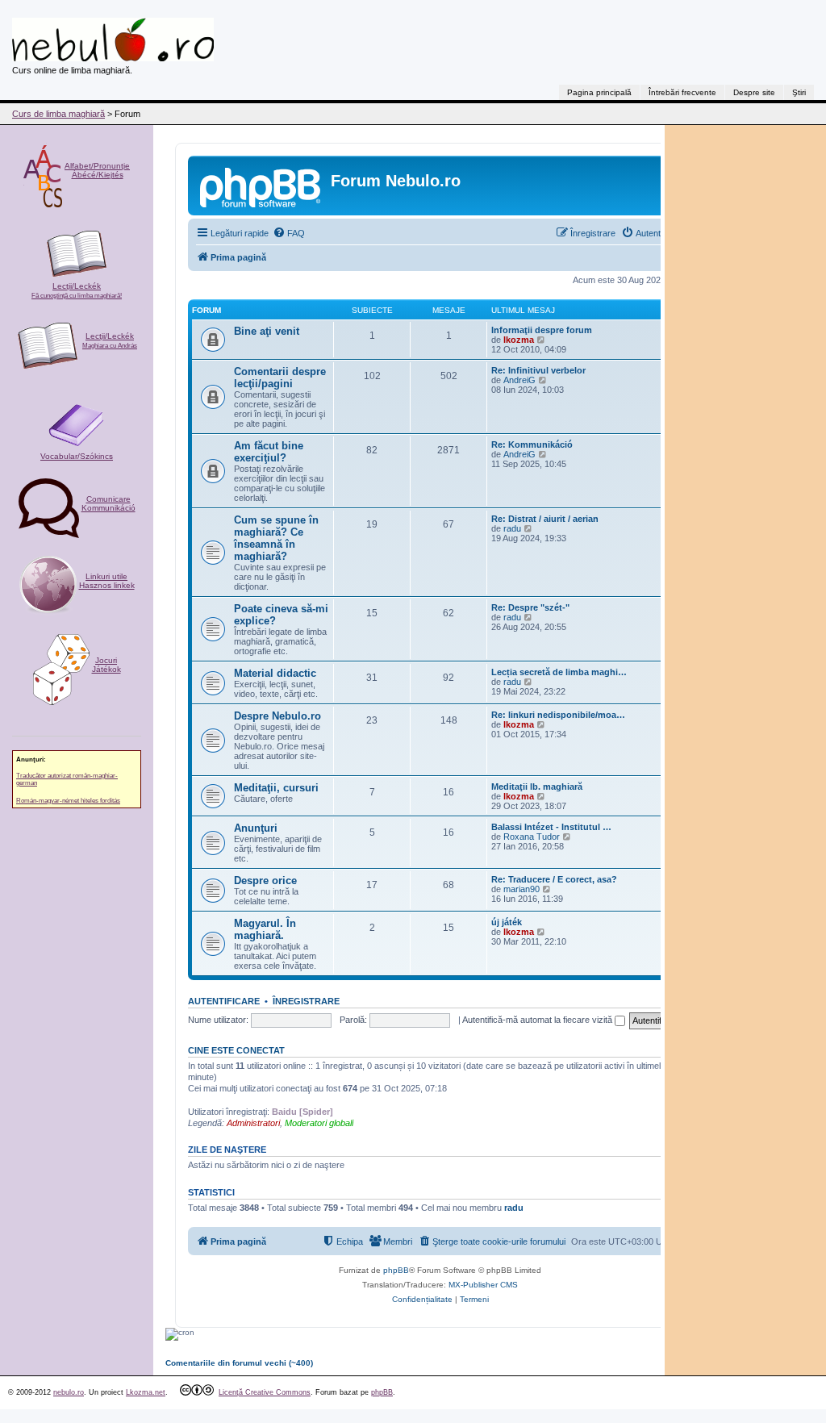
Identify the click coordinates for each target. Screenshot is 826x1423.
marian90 (521, 889)
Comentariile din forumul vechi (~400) (239, 1362)
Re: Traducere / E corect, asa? (554, 879)
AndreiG (519, 380)
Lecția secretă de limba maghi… (559, 672)
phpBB (396, 1270)
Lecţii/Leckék (76, 290)
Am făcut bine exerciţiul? (268, 452)
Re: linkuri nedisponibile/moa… (558, 715)
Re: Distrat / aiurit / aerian (545, 519)
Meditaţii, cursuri (276, 788)
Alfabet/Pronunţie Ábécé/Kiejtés (97, 170)
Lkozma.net (145, 1392)
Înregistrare (306, 1001)
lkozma (518, 339)
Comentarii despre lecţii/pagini (280, 377)
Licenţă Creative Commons (265, 1392)
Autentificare (224, 1001)
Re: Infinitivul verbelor (538, 370)
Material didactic (275, 673)
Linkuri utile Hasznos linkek (107, 581)
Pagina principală (599, 92)
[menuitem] (289, 233)
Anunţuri (255, 828)
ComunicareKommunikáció (108, 503)
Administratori (253, 1123)
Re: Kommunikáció (532, 444)
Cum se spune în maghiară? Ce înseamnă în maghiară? (276, 538)
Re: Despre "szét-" (530, 607)
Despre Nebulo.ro (277, 716)
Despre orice (265, 880)
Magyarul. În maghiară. (265, 929)
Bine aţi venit (266, 331)
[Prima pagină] (261, 185)
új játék (506, 922)
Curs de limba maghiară (58, 114)
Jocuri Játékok (106, 665)
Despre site (754, 92)
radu (512, 528)
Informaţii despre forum (541, 330)
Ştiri (799, 92)
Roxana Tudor (531, 836)
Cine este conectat (236, 1050)
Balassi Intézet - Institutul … (551, 827)
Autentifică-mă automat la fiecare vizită (538, 1019)
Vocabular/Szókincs (76, 456)
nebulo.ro (68, 1392)
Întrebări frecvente (682, 92)
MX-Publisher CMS (483, 1284)
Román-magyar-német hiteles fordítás (68, 800)
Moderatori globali (319, 1123)
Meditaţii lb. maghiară (536, 786)
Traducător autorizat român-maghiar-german (67, 779)
